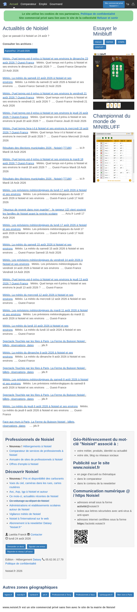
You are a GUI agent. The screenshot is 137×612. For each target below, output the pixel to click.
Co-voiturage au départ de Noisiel (29, 500)
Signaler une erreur (37, 546)
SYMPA (121, 42)
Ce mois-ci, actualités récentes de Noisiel (33, 496)
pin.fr (45, 595)
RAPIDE (109, 42)
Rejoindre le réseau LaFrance (20, 552)
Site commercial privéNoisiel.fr (114, 4)
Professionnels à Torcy (61, 595)
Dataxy (37, 559)
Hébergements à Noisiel (37, 446)
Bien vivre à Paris (124, 595)
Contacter (36, 534)
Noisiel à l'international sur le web (29, 518)
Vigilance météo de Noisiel (25, 514)
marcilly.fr (21, 595)
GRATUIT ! (99, 47)
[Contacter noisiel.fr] (133, 4)
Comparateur (28, 4)
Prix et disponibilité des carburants (43, 478)
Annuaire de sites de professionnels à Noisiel (35, 459)
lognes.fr (8, 595)
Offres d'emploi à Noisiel (23, 464)
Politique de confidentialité (98, 13)
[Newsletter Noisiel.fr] (127, 4)
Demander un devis (15, 546)
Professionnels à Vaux (85, 595)
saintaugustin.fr (106, 595)
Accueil (13, 4)
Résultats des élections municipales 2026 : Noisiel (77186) (37, 147)
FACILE (98, 42)
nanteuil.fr (34, 595)
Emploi (43, 4)
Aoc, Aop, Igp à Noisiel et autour (28, 491)
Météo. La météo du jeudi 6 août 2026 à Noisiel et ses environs (40, 406)
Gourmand (56, 4)
